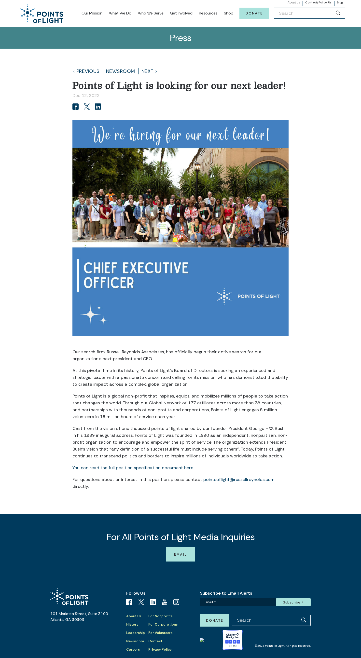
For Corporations (163, 624)
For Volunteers (160, 633)
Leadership (135, 633)
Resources (208, 13)
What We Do (120, 13)
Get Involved (181, 13)
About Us (294, 2)
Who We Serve (151, 13)
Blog (340, 2)
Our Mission (92, 13)
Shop (228, 13)
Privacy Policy (160, 649)
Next (147, 71)
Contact (155, 641)
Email (180, 554)
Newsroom (120, 71)
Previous (88, 71)
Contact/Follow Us (318, 2)
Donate (254, 13)
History (132, 624)
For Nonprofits (160, 616)
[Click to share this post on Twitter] (87, 107)
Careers (133, 649)
